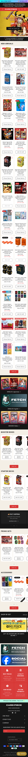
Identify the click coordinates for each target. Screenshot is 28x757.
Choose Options (7, 69)
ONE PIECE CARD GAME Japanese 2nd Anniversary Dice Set (7, 279)
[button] (2, 9)
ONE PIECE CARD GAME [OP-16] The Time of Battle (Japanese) (7, 171)
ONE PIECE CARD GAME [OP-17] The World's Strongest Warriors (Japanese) (7, 62)
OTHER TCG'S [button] (7, 719)
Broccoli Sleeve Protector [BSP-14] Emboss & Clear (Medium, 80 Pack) (7, 306)
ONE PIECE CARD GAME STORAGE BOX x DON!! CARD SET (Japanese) (20, 305)
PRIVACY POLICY (7, 752)
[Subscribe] (23, 730)
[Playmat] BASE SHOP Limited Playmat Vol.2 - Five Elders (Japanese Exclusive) (7, 88)
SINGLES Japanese (13, 392)
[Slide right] (16, 462)
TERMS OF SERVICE (14, 752)
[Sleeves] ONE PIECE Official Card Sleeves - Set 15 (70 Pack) (7, 225)
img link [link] (7, 670)
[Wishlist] (22, 9)
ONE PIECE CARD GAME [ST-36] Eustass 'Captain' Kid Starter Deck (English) (7, 490)
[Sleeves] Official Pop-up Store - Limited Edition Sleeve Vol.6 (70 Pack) (20, 88)
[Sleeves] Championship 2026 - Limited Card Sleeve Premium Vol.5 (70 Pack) (7, 359)
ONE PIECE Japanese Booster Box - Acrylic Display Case (20, 333)
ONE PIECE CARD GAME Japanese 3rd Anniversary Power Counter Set (7, 251)
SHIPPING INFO (13, 521)
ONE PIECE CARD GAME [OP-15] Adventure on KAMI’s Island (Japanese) (20, 171)
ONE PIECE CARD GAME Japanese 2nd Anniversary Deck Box (20, 279)
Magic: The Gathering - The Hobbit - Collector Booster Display (7, 197)
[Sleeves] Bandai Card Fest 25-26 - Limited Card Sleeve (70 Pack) (20, 358)
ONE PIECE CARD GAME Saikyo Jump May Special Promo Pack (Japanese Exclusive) (20, 62)
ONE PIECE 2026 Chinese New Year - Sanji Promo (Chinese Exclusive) (20, 143)
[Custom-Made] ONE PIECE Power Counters (7, 590)
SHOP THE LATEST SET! (14, 28)
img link (14, 645)
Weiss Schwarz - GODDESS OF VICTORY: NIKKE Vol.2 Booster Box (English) (20, 197)
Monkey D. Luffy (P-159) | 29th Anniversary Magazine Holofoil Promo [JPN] (7, 115)
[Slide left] (11, 462)
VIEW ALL (14, 371)
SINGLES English (13, 409)
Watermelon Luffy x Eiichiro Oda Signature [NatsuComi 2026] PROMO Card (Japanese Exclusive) (20, 115)
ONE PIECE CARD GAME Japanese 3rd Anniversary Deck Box (20, 251)
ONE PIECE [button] (6, 716)
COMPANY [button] (6, 723)
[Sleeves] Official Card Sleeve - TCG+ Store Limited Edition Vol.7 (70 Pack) (20, 225)
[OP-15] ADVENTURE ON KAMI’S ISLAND (13, 634)
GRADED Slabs (13, 426)
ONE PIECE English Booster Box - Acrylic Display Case (7, 333)
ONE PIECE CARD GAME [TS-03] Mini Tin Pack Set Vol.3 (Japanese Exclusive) (19, 549)
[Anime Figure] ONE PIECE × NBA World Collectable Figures (7, 143)
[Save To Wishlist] (11, 48)
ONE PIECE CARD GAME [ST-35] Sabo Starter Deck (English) (19, 489)
